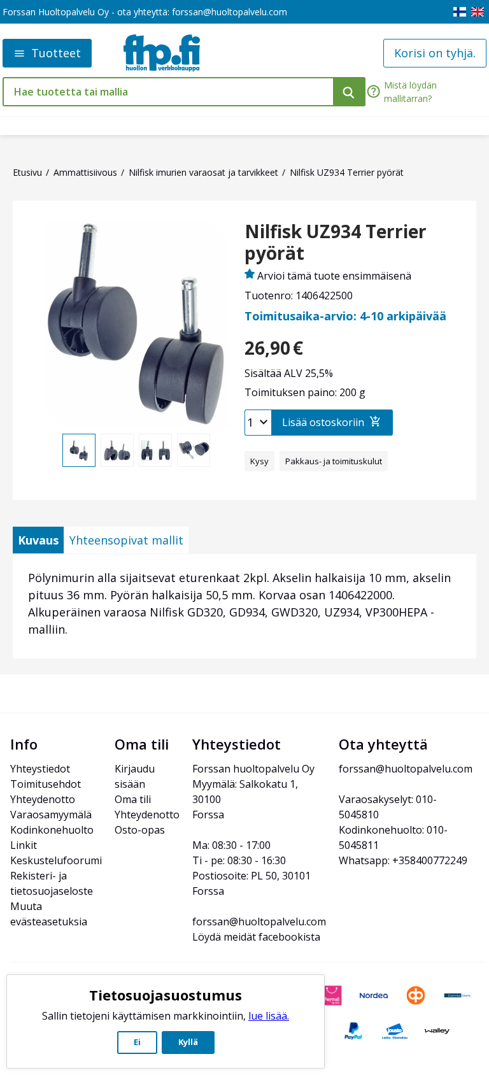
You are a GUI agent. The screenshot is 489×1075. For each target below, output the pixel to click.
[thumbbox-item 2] (117, 450)
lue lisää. (268, 1016)
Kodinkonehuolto (52, 830)
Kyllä (188, 1042)
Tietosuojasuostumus (165, 994)
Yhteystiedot (40, 769)
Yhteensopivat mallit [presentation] (126, 540)
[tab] (38, 540)
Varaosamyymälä (51, 815)
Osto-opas (140, 830)
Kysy (259, 461)
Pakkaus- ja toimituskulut (333, 461)
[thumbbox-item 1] (79, 450)
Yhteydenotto (42, 799)
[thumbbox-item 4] (193, 450)
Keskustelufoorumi (56, 860)
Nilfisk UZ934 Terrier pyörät (335, 242)
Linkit (23, 845)
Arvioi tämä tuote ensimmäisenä (334, 276)
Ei (137, 1042)
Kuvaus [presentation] (38, 540)
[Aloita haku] (349, 91)
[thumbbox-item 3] (155, 450)
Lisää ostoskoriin (323, 422)
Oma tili (133, 799)
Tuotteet (56, 53)
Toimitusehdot (45, 784)
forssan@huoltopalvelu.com (229, 12)
